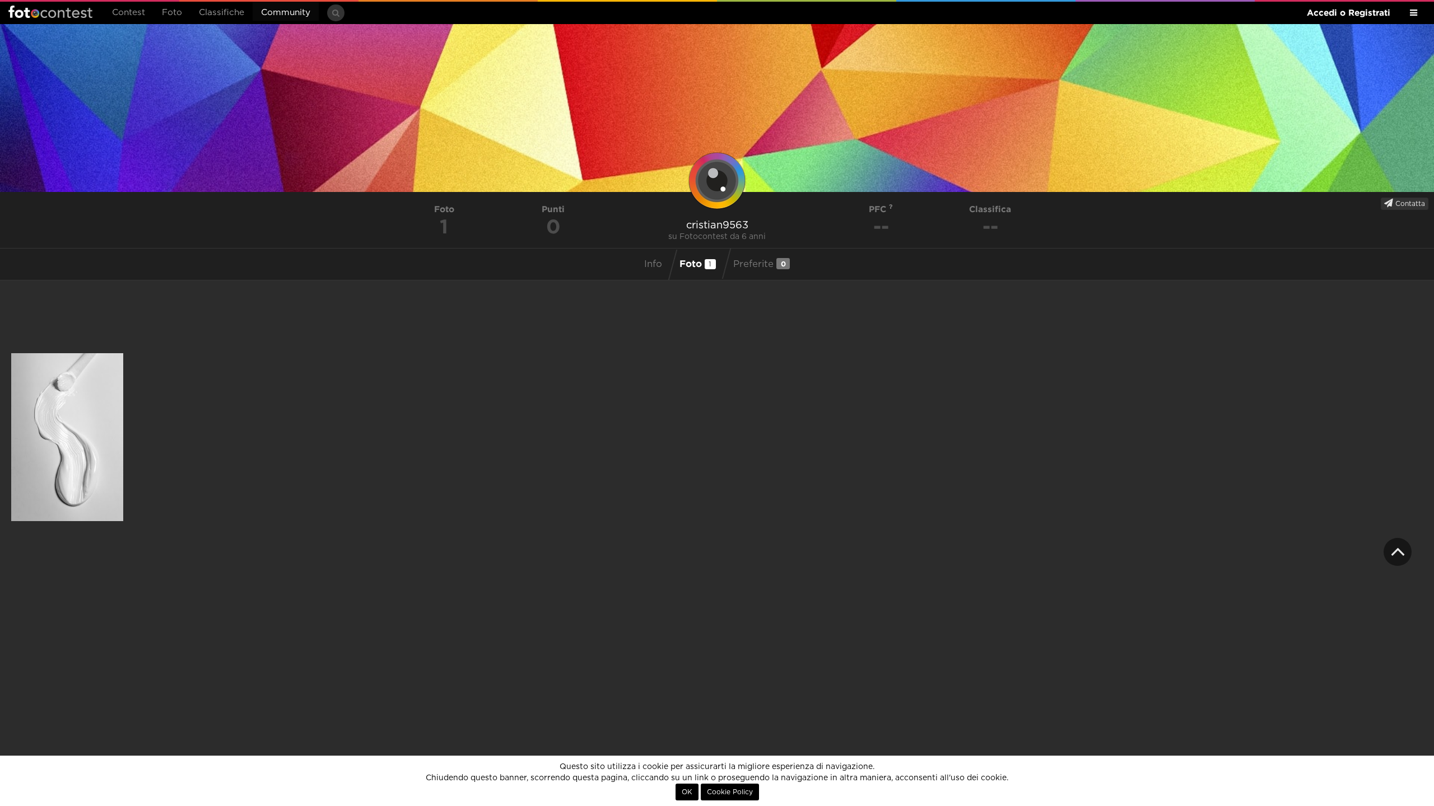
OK (687, 792)
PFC (879, 209)
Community (285, 12)
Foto (172, 12)
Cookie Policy (730, 792)
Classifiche (221, 12)
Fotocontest (50, 11)
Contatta (1409, 203)
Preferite (759, 264)
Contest (128, 12)
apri (67, 437)
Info (653, 264)
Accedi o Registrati (1348, 12)
